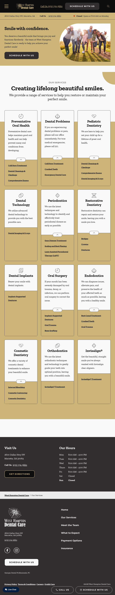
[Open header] (6, 6)
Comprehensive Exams (18, 180)
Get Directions (19, 474)
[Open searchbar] (108, 6)
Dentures (85, 250)
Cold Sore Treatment (17, 165)
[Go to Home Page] (25, 6)
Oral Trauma (50, 325)
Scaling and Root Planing (56, 246)
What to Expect (70, 533)
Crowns (84, 244)
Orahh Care (49, 584)
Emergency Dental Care (55, 175)
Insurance (67, 548)
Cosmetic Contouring (17, 393)
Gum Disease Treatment (55, 240)
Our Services (68, 517)
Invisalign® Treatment (55, 387)
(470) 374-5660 (55, 16)
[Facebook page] (7, 550)
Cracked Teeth (51, 169)
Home (64, 509)
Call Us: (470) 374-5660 (51, 6)
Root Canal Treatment (91, 315)
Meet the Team (70, 525)
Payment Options (71, 540)
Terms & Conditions (27, 584)
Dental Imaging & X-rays (92, 178)
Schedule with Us (82, 6)
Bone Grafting (51, 330)
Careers (40, 584)
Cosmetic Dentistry (17, 398)
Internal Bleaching (16, 387)
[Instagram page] (16, 550)
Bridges (84, 238)
